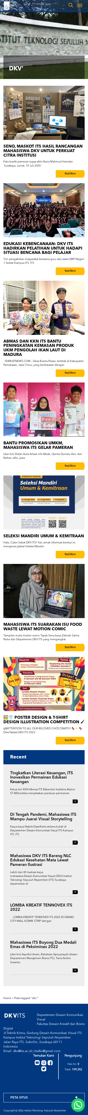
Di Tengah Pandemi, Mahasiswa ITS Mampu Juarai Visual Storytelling (43, 817)
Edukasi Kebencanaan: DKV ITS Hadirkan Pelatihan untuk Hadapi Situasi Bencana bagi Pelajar (42, 248)
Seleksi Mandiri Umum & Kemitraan (43, 536)
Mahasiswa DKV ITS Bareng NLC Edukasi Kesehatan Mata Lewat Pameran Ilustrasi (40, 860)
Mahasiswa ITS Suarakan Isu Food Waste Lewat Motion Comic (42, 627)
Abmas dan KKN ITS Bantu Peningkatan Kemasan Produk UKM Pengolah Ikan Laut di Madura (38, 348)
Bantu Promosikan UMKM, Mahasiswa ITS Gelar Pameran (38, 445)
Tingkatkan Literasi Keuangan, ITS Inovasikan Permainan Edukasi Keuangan (41, 777)
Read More (70, 173)
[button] (78, 1105)
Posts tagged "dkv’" (26, 998)
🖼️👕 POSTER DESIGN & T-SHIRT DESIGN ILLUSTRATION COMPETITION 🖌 (44, 720)
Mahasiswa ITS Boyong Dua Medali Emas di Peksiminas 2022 (43, 945)
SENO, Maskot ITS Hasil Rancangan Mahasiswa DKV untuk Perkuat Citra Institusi (43, 151)
